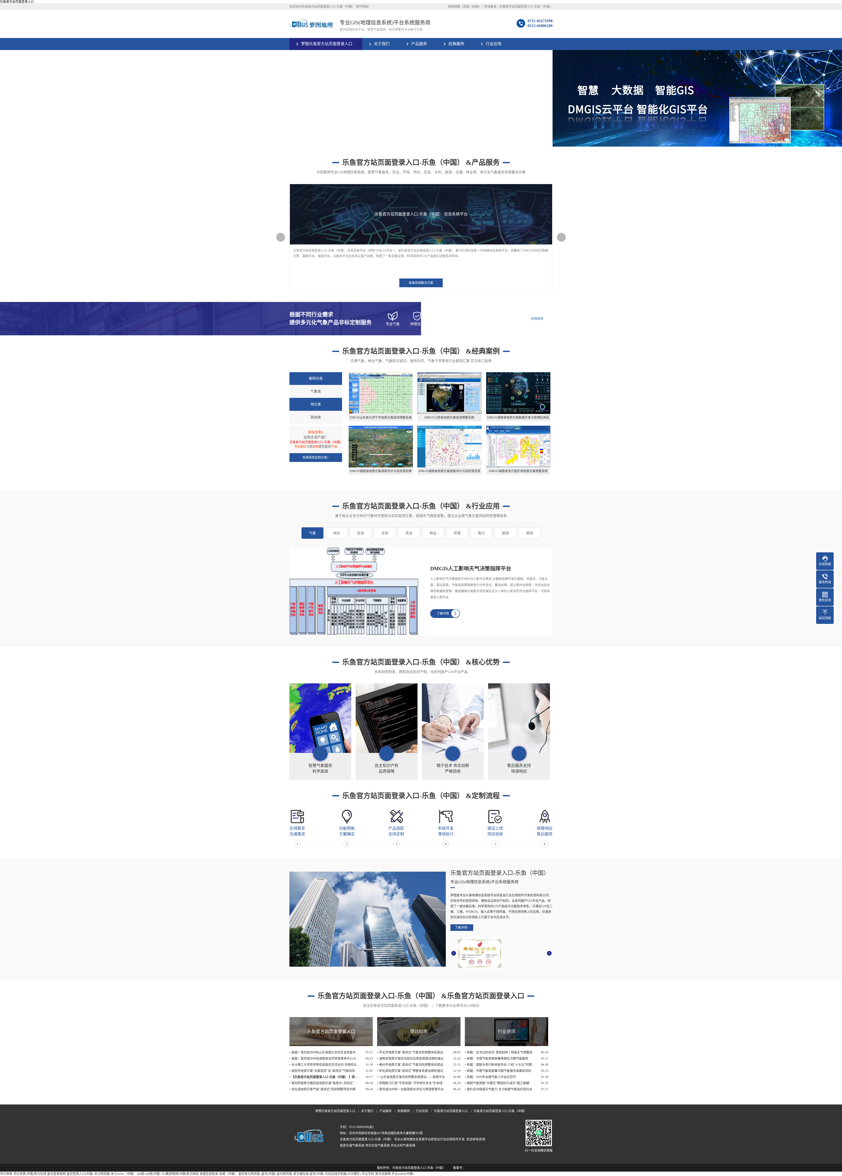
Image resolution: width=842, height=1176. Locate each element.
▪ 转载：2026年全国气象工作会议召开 (490, 1077)
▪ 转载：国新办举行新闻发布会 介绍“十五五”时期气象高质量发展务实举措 (500, 1064)
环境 (457, 533)
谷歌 (475, 6)
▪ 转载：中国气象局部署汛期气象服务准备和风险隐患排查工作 (500, 1070)
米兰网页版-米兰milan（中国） (115, 1173)
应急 (360, 533)
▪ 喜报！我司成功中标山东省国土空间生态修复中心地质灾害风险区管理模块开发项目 (324, 1052)
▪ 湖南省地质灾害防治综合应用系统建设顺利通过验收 (412, 1058)
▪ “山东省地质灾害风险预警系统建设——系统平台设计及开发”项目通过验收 (412, 1077)
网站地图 (454, 6)
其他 (529, 533)
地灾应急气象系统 (377, 1145)
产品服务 (419, 44)
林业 (433, 533)
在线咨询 (537, 318)
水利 (384, 533)
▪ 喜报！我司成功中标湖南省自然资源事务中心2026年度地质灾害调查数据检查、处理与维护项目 (324, 1058)
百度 (466, 6)
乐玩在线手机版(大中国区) (343, 1173)
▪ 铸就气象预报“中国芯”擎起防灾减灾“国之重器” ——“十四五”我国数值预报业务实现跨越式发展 (500, 1083)
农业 (408, 533)
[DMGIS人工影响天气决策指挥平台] (357, 591)
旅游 (505, 533)
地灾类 (315, 404)
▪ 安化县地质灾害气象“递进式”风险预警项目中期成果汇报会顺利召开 (324, 1089)
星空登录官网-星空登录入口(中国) (70, 1173)
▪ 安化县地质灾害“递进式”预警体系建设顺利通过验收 (412, 1070)
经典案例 (456, 44)
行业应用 (493, 44)
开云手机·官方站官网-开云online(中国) (388, 1173)
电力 (481, 533)
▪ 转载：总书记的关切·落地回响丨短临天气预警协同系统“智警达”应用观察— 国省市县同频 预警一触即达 (500, 1052)
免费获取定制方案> (316, 457)
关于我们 (382, 44)
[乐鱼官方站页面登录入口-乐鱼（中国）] (311, 23)
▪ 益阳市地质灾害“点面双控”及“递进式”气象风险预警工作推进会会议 (324, 1070)
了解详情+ (462, 927)
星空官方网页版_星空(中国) (257, 1173)
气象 (312, 533)
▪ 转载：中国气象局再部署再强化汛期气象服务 (496, 1058)
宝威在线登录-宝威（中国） (218, 1173)
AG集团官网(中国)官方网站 (180, 1173)
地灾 (336, 533)
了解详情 (443, 613)
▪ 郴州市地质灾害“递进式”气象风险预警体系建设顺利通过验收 (412, 1064)
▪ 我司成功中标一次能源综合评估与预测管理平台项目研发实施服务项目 (412, 1089)
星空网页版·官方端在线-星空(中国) (300, 1173)
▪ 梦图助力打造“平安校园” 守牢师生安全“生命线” (410, 1083)
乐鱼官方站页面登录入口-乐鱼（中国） (526, 6)
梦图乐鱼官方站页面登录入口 (326, 44)
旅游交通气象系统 (352, 1145)
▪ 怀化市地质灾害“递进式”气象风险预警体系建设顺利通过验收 (412, 1052)
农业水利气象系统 (403, 1145)
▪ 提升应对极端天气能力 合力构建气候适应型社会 (498, 1089)
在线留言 (490, 6)
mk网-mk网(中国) (149, 1173)
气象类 (315, 391)
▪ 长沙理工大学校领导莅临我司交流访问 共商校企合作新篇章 (324, 1064)
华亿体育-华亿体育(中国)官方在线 (23, 1173)
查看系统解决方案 (421, 282)
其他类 (315, 417)
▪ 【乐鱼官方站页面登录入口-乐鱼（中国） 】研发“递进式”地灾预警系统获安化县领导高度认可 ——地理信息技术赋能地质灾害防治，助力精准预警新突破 (324, 1077)
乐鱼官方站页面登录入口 (17, 1)
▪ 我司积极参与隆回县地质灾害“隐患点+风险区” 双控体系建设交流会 (324, 1083)
